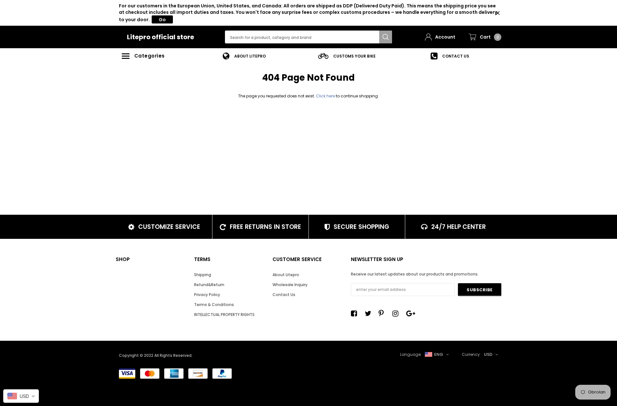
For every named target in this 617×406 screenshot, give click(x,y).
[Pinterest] (383, 313)
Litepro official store (160, 36)
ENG (438, 354)
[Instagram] (397, 313)
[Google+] (411, 313)
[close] (497, 13)
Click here (326, 96)
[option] (244, 56)
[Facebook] (356, 313)
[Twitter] (369, 313)
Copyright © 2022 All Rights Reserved (155, 355)
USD (488, 354)
